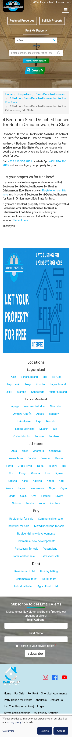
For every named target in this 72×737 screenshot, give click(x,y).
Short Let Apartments (54, 693)
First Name (36, 633)
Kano (25, 481)
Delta (40, 465)
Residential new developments (36, 533)
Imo (47, 473)
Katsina (37, 481)
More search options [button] (36, 61)
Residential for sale (21, 518)
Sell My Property (52, 20)
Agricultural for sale (26, 548)
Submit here (20, 220)
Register (60, 2)
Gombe (35, 473)
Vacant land (50, 548)
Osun (23, 496)
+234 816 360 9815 (20, 161)
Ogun (63, 488)
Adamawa (55, 451)
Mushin (43, 429)
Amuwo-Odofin (22, 413)
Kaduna (12, 481)
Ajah (13, 376)
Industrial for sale (18, 526)
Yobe (42, 503)
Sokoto (16, 503)
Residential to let (24, 571)
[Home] (13, 6)
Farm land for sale (24, 556)
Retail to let (49, 579)
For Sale (19, 693)
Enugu (22, 473)
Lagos (22, 488)
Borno (9, 465)
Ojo (55, 429)
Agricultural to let (47, 586)
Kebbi (50, 481)
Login (68, 2)
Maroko (21, 392)
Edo (64, 465)
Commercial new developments (36, 541)
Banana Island (29, 376)
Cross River (25, 465)
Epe (45, 376)
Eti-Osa (56, 376)
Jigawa (59, 473)
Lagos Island (58, 384)
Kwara (9, 488)
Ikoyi (28, 384)
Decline (45, 730)
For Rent (33, 693)
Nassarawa (37, 488)
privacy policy (14, 722)
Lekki (8, 392)
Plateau (46, 496)
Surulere (54, 436)
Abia (14, 451)
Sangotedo (37, 392)
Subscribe (35, 653)
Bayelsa (45, 458)
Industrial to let (23, 586)
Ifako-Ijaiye (24, 421)
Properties (24, 94)
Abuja (25, 451)
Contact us (56, 700)
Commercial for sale (50, 518)
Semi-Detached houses (50, 94)
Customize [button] (8, 730)
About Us (41, 700)
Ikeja (38, 421)
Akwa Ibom (16, 458)
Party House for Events (18, 700)
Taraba (30, 503)
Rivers (59, 496)
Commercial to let (26, 579)
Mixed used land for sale (49, 526)
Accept (61, 730)
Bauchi (32, 458)
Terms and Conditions (17, 713)
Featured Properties (22, 20)
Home (9, 94)
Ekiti (11, 473)
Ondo (12, 496)
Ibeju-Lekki (13, 384)
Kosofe (40, 384)
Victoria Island (58, 392)
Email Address (35, 619)
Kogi (61, 481)
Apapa (40, 413)
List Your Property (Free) (43, 2)
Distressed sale (49, 556)
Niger (52, 488)
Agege (15, 406)
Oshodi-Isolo (21, 436)
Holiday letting (49, 571)
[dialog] (36, 726)
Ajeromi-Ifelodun (34, 406)
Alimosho (55, 406)
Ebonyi (52, 465)
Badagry (54, 413)
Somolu (39, 436)
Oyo (33, 496)
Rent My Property (36, 30)
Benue (59, 458)
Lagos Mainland (24, 429)
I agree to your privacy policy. (37, 646)
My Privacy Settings (46, 713)
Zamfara (55, 503)
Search (37, 70)
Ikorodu (50, 421)
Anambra (38, 451)
